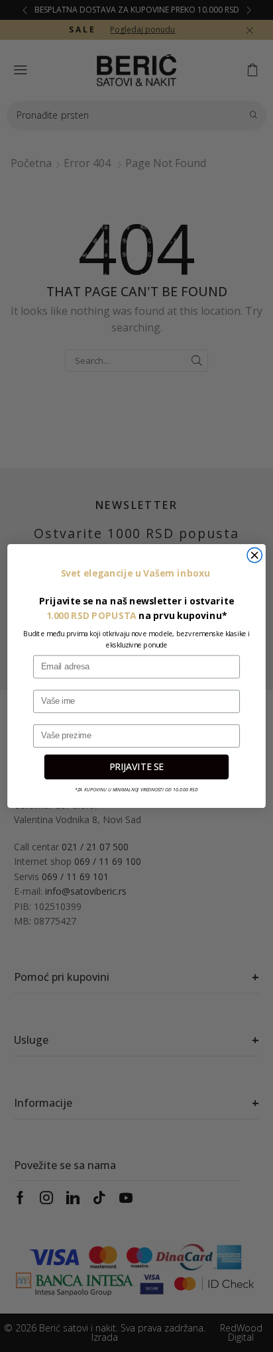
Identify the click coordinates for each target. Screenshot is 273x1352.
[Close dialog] (254, 554)
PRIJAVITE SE (136, 766)
